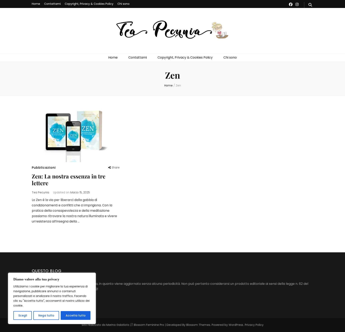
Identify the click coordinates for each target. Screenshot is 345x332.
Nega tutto (46, 315)
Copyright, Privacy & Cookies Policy (89, 4)
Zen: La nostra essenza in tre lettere (68, 179)
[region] (52, 298)
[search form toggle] (310, 5)
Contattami (52, 4)
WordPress (236, 325)
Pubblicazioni (44, 167)
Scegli (22, 315)
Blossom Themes (197, 325)
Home (36, 4)
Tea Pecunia (40, 192)
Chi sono (123, 4)
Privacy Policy (254, 325)
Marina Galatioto (117, 325)
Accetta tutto (76, 315)
